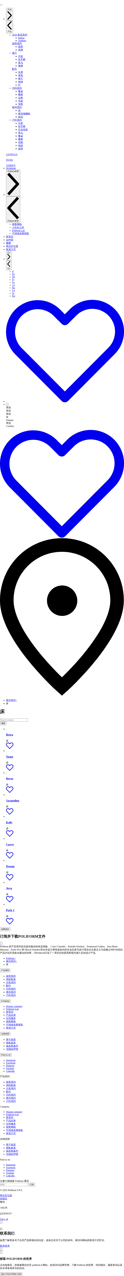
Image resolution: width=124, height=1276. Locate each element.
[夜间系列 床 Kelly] (6, 816)
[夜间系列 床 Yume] (6, 751)
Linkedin (10, 1071)
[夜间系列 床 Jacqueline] (6, 794)
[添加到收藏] (65, 401)
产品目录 (11, 1015)
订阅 (32, 1184)
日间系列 (17, 88)
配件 (14, 69)
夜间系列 (17, 107)
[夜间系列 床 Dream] (6, 860)
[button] (9, 748)
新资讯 (9, 1012)
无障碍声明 (12, 1049)
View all (4, 1219)
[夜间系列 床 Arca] (6, 882)
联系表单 (5, 1246)
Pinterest (10, 1065)
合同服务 (11, 1018)
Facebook (10, 1063)
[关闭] (1, 943)
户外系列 (17, 120)
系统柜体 (11, 979)
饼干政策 (11, 1039)
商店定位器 (6, 1195)
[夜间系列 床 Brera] (6, 729)
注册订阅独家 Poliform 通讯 (14, 1181)
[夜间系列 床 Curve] (6, 838)
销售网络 (11, 1021)
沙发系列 (11, 982)
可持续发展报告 (14, 1024)
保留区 (3, 1198)
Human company (14, 1006)
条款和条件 (12, 1046)
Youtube (10, 1068)
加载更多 (5, 929)
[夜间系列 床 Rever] (6, 772)
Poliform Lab (12, 1009)
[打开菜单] (1, 4)
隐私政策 (11, 1042)
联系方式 (11, 1028)
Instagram (10, 1060)
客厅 (14, 53)
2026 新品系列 (19, 35)
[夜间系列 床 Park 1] (6, 904)
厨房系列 (17, 43)
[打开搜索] (7, 404)
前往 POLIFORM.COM (11, 1274)
